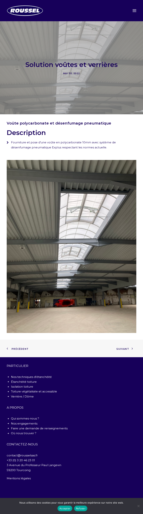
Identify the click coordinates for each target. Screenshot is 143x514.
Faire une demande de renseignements (39, 428)
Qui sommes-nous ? (25, 418)
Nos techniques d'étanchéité (31, 377)
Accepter (64, 508)
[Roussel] (25, 10)
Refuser (80, 508)
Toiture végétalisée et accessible (34, 391)
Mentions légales (19, 478)
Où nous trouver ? (23, 433)
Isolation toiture (22, 386)
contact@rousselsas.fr (22, 455)
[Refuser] (138, 506)
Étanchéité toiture (24, 381)
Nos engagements (24, 423)
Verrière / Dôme (22, 396)
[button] (134, 10)
